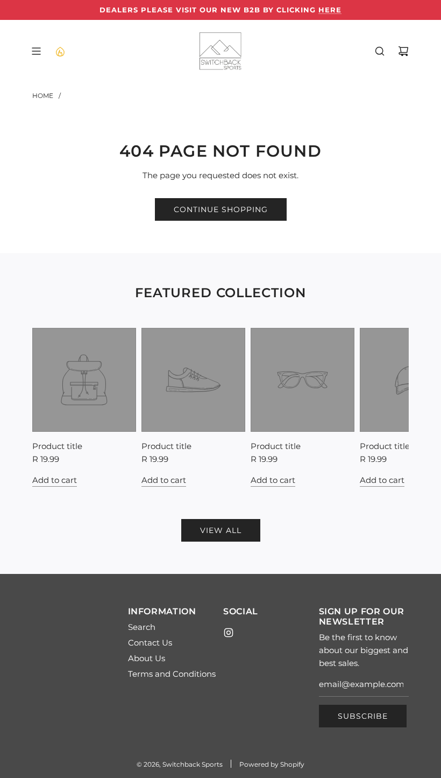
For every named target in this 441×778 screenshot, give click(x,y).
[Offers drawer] (60, 51)
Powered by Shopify (271, 764)
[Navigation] (36, 51)
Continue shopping (221, 209)
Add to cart (54, 480)
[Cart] (403, 51)
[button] (44, 407)
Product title (57, 446)
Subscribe (363, 716)
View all (220, 530)
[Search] (380, 51)
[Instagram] (228, 632)
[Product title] (84, 380)
